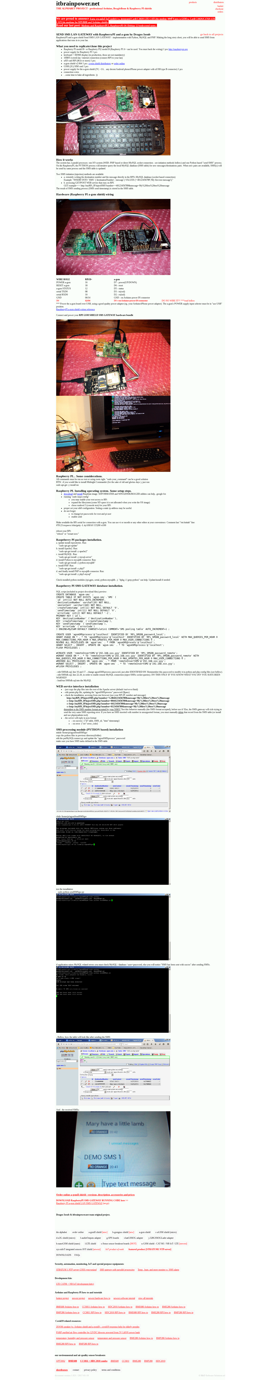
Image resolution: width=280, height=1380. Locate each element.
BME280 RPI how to (161, 1312)
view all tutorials (145, 1298)
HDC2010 (160, 1361)
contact (76, 1370)
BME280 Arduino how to (173, 1306)
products (193, 2)
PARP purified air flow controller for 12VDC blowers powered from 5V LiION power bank (98, 1332)
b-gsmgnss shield (123, 1232)
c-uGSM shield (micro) (166, 1232)
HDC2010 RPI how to (115, 1312)
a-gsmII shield (98, 1232)
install (79, 494)
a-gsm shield (144, 1232)
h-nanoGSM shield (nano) (68, 1243)
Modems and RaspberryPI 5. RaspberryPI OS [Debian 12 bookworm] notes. (118, 25)
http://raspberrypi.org (178, 49)
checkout (219, 9)
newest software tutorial (124, 1298)
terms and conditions (111, 1370)
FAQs (77, 1255)
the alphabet (61, 1232)
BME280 (137, 1361)
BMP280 (148, 1361)
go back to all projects (211, 34)
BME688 (72, 1361)
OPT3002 (60, 1361)
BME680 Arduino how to (147, 1306)
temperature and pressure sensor (112, 1338)
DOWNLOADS (63, 1255)
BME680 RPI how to (138, 1312)
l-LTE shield (90, 1243)
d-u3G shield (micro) (65, 1238)
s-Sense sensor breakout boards (118, 1243)
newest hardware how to (99, 1298)
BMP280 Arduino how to (67, 1312)
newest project (78, 1298)
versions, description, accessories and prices (111, 1194)
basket (220, 6)
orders (220, 11)
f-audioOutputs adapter (91, 1238)
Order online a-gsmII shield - (72, 1194)
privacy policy (90, 1370)
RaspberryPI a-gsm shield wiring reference (75, 309)
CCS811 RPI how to (92, 1312)
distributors (219, 2)
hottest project (62, 1298)
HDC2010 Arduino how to (120, 1306)
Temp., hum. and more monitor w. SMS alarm (158, 1269)
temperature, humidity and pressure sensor (75, 1338)
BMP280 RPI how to (183, 1312)
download (68, 494)
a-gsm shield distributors (100, 63)
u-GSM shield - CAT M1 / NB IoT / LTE (164, 1243)
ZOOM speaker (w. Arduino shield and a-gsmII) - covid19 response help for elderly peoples (97, 1326)
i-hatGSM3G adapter (134, 1238)
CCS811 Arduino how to (93, 1306)
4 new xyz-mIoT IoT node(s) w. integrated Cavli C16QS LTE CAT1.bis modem (128, 18)
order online (119, 63)
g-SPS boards (112, 1238)
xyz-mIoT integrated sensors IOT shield (78, 1249)
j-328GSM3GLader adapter (161, 1238)
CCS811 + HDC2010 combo (93, 1361)
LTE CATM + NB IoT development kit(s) (75, 1284)
